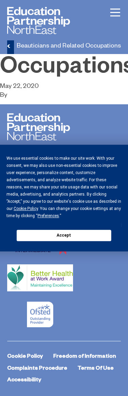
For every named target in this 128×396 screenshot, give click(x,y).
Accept (64, 235)
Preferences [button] (48, 215)
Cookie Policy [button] (26, 208)
